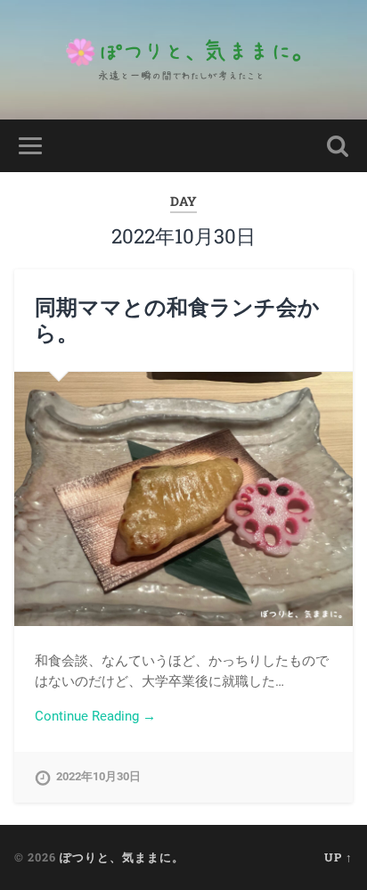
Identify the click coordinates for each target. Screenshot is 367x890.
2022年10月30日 (98, 776)
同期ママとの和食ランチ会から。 (177, 320)
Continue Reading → (95, 716)
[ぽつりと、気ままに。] (183, 59)
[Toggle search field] (337, 145)
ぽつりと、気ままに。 (122, 857)
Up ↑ (338, 857)
